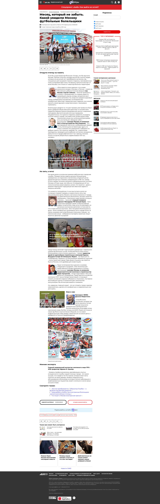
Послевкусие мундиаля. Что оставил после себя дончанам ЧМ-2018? (81, 428)
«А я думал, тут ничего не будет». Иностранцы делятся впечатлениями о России (67, 236)
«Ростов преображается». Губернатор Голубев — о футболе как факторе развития (68, 389)
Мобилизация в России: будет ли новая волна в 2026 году (109, 129)
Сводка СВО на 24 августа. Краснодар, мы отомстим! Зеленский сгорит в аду (107, 41)
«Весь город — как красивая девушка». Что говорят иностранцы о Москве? (54, 434)
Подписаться (107, 31)
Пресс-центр (96, 473)
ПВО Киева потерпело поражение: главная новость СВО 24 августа (107, 60)
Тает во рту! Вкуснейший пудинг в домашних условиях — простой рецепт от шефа (110, 81)
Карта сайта (71, 475)
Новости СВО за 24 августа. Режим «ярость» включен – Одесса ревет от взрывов (107, 67)
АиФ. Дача (98, 23)
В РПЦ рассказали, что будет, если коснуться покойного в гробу (109, 107)
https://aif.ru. (53, 490)
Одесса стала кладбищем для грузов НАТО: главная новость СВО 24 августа (107, 47)
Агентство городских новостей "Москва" (59, 64)
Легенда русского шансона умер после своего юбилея (109, 112)
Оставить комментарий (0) (80, 402)
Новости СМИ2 (66, 468)
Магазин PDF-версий (107, 473)
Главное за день (100, 21)
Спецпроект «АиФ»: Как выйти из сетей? (80, 7)
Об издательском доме (61, 473)
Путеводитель (62, 475)
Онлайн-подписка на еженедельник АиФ (80, 473)
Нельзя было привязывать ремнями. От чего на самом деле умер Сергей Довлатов (107, 54)
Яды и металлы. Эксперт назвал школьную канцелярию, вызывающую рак (109, 87)
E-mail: (96, 15)
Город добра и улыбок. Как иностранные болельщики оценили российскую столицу (69, 159)
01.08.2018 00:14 (44, 11)
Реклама (51, 473)
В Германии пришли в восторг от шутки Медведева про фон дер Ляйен (110, 118)
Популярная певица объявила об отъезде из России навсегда (108, 123)
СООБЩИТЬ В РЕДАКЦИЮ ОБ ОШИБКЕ (86, 475)
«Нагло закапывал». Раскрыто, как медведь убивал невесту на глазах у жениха (110, 92)
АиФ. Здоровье (99, 26)
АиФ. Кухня (98, 28)
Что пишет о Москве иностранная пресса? (66, 396)
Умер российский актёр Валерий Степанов (109, 101)
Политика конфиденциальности (56, 493)
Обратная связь (53, 475)
